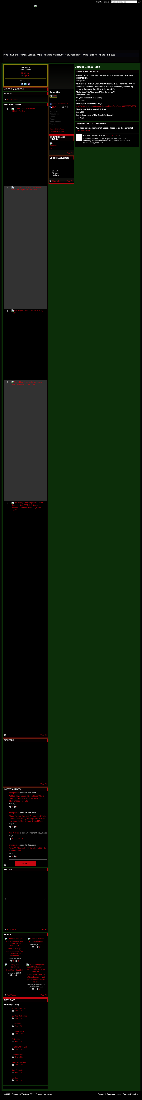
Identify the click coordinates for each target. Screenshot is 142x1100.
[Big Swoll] (34, 747)
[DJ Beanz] (14, 754)
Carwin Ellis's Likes (57, 132)
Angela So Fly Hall (19, 1008)
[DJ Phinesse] (7, 1028)
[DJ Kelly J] (7, 747)
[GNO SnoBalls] (7, 1059)
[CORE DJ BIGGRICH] (27, 754)
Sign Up (99, 2)
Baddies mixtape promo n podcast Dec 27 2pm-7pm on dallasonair (14, 952)
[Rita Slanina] (7, 769)
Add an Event (12, 99)
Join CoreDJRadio (83, 131)
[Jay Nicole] (20, 769)
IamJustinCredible (19, 1062)
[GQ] (14, 762)
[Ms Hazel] (7, 1082)
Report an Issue (114, 1094)
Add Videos (11, 995)
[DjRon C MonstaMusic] (27, 769)
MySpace (56, 107)
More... (25, 863)
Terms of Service (130, 1094)
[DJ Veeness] (41, 747)
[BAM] (27, 777)
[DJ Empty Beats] (34, 754)
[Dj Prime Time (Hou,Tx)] (14, 777)
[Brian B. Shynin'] (20, 762)
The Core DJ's (27, 1094)
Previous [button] (5, 899)
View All (43, 735)
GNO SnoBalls (17, 1055)
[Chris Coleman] (27, 747)
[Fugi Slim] (20, 747)
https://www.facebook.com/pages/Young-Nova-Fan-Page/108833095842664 (106, 106)
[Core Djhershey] (41, 777)
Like (54, 96)
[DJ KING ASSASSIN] (41, 754)
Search (139, 2)
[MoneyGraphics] (34, 769)
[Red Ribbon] (55, 164)
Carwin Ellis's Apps (57, 129)
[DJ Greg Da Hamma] (7, 1020)
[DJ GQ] (34, 777)
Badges (101, 1094)
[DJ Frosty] (14, 747)
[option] (25, 899)
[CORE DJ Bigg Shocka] (7, 754)
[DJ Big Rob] (7, 777)
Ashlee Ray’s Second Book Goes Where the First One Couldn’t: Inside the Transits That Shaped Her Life (27, 798)
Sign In (106, 2)
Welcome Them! (17, 839)
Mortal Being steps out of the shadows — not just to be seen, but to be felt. (36, 978)
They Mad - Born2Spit (14, 970)
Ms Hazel (15, 1078)
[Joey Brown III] (7, 1074)
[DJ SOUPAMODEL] (20, 777)
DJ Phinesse (16, 1024)
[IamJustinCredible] (7, 1067)
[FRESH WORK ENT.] (7, 1051)
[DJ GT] (27, 762)
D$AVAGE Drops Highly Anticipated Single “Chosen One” (27, 849)
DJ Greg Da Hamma (19, 1016)
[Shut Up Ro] (41, 769)
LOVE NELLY (111, 135)
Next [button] (45, 899)
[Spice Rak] (7, 762)
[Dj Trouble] (7, 1043)
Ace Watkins (14, 833)
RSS (5, 735)
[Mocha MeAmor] (41, 762)
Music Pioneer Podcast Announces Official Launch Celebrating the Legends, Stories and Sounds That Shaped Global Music (27, 818)
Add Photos (11, 929)
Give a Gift (18, 1011)
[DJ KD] (20, 754)
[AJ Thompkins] (53, 145)
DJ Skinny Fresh (18, 1031)
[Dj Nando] (34, 762)
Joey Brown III (17, 1070)
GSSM (18, 959)
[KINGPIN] (14, 769)
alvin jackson (14, 793)
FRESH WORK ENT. (19, 1047)
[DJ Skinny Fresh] (7, 1036)
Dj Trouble (16, 1039)
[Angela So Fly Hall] (7, 1013)
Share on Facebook (60, 104)
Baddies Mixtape (36, 941)
